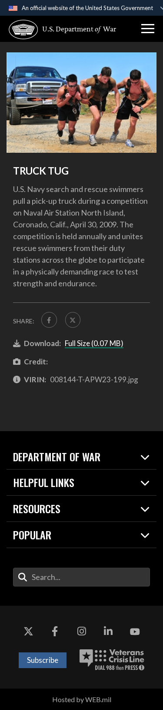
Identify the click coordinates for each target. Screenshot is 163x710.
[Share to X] (73, 320)
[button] (147, 29)
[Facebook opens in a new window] (55, 632)
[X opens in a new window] (28, 632)
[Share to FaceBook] (49, 320)
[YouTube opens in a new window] (135, 632)
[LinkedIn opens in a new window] (108, 632)
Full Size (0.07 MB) (94, 343)
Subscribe (42, 660)
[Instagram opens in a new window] (82, 632)
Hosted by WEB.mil (81, 699)
